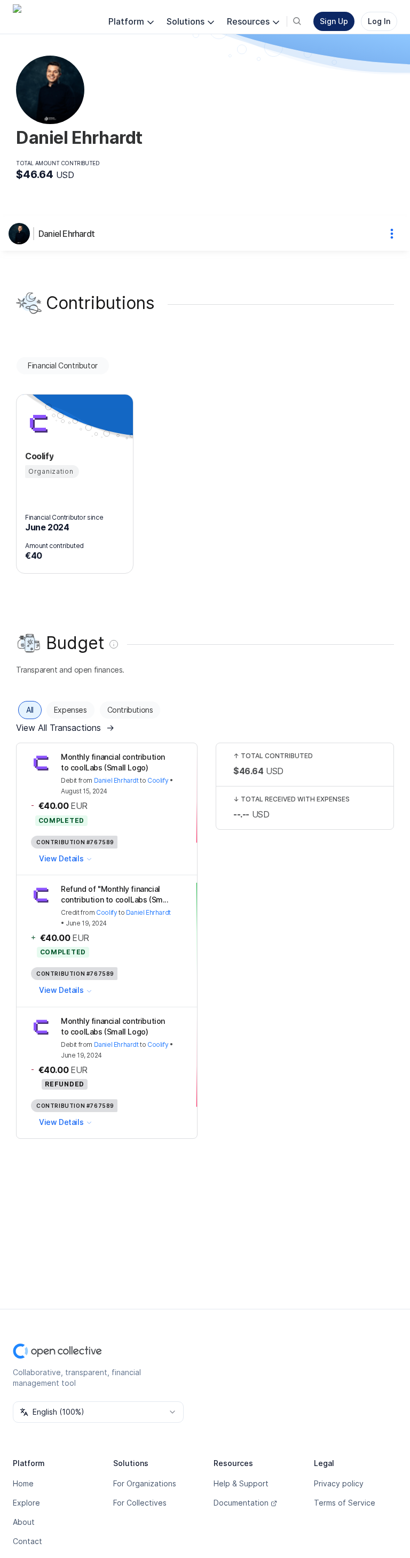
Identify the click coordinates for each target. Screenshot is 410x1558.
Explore (26, 1502)
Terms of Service (344, 1502)
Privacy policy (339, 1483)
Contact (27, 1541)
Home (23, 1483)
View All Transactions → (65, 727)
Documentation (241, 1502)
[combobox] (98, 1412)
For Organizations (144, 1483)
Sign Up (334, 21)
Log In (379, 21)
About (24, 1521)
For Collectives (140, 1502)
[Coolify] (38, 423)
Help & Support (241, 1483)
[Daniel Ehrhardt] (21, 233)
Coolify (157, 780)
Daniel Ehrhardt (66, 233)
